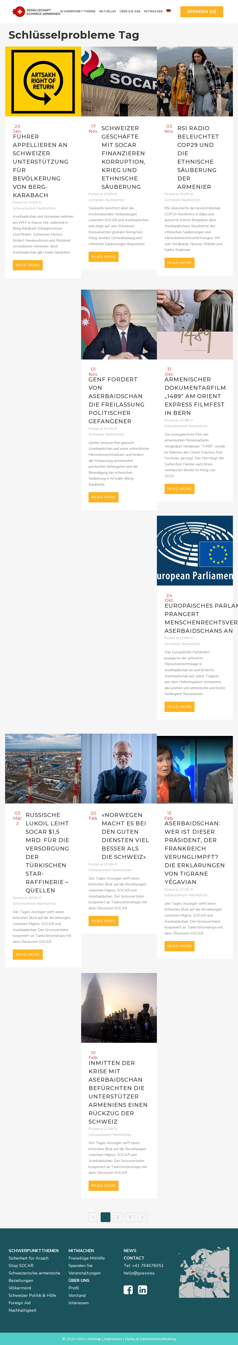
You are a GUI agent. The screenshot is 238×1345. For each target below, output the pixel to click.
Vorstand (77, 1295)
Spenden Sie (81, 1265)
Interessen (79, 1303)
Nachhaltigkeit (22, 1310)
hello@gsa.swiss (139, 1273)
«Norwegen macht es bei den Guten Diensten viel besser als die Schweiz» (125, 836)
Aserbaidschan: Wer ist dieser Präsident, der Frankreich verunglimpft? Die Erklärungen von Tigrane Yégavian (195, 852)
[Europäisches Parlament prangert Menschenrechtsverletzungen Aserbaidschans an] (195, 551)
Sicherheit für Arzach (28, 1258)
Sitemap (94, 1339)
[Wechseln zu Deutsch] (170, 11)
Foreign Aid (20, 1303)
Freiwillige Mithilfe (87, 1258)
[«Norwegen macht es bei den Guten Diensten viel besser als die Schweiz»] (119, 768)
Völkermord (20, 1288)
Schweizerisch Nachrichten (34, 208)
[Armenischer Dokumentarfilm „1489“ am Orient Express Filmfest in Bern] (195, 324)
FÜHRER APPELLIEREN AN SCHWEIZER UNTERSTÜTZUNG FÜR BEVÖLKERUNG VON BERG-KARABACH (41, 166)
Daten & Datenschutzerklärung (150, 1339)
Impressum (113, 1339)
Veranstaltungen (85, 1273)
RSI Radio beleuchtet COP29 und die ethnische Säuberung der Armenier (198, 157)
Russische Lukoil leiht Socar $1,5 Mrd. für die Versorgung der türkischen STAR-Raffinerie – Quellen (47, 853)
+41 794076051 (148, 1265)
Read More (28, 265)
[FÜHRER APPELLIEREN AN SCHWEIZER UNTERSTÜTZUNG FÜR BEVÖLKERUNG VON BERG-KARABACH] (43, 81)
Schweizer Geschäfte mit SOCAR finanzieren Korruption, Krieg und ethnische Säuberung (123, 157)
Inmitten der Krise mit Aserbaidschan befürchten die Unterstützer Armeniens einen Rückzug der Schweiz (118, 1092)
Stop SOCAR (21, 1265)
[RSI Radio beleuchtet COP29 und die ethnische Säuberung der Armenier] (195, 81)
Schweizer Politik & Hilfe (32, 1295)
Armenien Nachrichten (106, 200)
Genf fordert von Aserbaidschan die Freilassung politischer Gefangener (117, 400)
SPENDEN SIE (201, 11)
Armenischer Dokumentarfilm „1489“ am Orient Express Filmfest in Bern (195, 396)
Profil (74, 1288)
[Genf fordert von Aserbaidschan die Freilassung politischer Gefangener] (119, 324)
